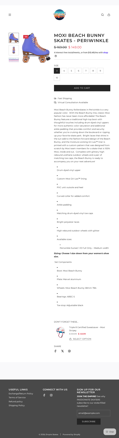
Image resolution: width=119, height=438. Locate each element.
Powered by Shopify (71, 434)
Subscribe (88, 421)
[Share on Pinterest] (69, 351)
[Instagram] (51, 395)
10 (57, 77)
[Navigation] (10, 15)
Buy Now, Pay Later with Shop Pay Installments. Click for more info (60, 2)
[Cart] (109, 15)
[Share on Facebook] (55, 351)
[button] (23, 47)
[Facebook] (44, 395)
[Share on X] (62, 351)
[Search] (102, 15)
